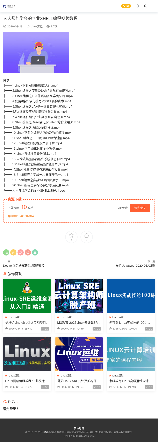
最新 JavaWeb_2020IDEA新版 (135, 265)
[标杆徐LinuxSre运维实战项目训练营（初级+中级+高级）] (27, 296)
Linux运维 (36, 26)
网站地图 (79, 428)
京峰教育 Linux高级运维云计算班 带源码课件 (130, 381)
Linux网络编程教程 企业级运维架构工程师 (26, 381)
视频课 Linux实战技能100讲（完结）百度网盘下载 (128, 323)
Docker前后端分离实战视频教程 (23, 265)
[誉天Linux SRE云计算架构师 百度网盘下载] (79, 354)
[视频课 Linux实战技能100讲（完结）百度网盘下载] (131, 296)
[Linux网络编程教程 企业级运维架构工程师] (27, 354)
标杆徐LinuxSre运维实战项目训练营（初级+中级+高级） (25, 323)
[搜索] (137, 6)
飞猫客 (9, 6)
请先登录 (140, 208)
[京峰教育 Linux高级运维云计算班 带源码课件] (131, 354)
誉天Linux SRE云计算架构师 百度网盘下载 (78, 381)
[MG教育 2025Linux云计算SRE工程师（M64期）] (79, 296)
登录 (13, 409)
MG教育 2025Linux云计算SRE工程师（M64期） (78, 323)
